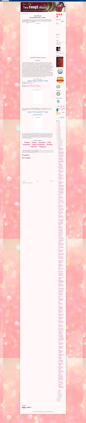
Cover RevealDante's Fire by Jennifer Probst (61, 254)
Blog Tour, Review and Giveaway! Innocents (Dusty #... (60, 258)
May (59, 391)
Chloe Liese (60, 114)
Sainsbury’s (37, 85)
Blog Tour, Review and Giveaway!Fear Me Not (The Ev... (61, 200)
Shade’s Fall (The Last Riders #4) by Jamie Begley (61, 355)
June (59, 390)
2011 (58, 401)
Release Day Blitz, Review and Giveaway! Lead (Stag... (60, 168)
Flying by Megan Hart (60, 195)
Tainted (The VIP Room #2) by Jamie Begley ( (60, 230)
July (58, 146)
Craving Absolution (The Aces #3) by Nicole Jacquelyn (61, 152)
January (59, 396)
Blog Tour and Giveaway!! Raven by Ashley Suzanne (61, 364)
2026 (58, 122)
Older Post (51, 181)
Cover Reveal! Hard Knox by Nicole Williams (61, 209)
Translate (59, 44)
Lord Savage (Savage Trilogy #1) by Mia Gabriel (60, 265)
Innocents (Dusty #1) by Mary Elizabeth (61, 288)
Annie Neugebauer (61, 109)
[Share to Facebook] (36, 150)
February (59, 395)
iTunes (46, 81)
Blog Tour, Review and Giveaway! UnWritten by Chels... (60, 318)
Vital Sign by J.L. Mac (60, 297)
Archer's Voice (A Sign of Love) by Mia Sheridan (61, 291)
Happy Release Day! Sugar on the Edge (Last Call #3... (61, 186)
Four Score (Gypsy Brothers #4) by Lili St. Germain (60, 155)
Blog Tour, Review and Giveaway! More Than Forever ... (60, 224)
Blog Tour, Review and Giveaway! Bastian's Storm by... (60, 251)
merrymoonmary (44, 411)
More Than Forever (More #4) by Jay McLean (61, 315)
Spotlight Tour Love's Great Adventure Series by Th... (61, 326)
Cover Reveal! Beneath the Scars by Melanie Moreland (61, 182)
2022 (58, 127)
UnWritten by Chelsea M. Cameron (60, 358)
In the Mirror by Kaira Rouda (60, 197)
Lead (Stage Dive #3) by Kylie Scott (61, 238)
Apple (28, 82)
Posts (58, 36)
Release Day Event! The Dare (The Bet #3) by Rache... (60, 368)
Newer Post (24, 181)
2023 (58, 126)
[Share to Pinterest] (37, 150)
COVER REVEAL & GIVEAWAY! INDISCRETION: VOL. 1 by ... (61, 281)
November (59, 141)
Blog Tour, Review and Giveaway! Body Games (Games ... (60, 262)
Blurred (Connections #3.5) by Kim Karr (60, 303)
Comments (59, 37)
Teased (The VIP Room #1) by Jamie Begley (60, 233)
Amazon (29, 81)
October (59, 142)
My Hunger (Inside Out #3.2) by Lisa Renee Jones (61, 329)
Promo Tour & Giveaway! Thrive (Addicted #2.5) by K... (61, 343)
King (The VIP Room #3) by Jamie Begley (60, 227)
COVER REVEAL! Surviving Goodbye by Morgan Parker (60, 333)
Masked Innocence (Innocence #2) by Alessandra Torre (61, 192)
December (59, 139)
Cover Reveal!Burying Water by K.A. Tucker (60, 206)
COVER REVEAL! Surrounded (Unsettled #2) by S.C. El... (61, 347)
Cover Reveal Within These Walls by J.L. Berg (61, 171)
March (59, 394)
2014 (58, 138)
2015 (58, 137)
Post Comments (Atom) (29, 182)
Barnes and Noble (38, 81)
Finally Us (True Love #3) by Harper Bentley (60, 375)
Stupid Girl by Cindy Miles (61, 203)
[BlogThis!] (34, 150)
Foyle (36, 86)
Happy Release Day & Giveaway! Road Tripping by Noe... (61, 379)
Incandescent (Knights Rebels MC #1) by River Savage (61, 149)
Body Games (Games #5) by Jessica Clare (61, 269)
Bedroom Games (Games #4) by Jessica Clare (60, 294)
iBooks (31, 85)
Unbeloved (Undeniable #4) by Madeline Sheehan (60, 351)
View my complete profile (60, 53)
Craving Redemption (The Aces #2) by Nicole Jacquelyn (61, 189)
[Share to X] (35, 150)
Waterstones (33, 86)
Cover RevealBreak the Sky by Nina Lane (60, 247)
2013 (58, 398)
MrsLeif (58, 51)
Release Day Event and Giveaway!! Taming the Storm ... (61, 387)
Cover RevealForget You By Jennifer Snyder (61, 240)
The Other (59, 108)
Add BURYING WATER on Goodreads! (38, 57)
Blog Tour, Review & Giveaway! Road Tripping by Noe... (61, 274)
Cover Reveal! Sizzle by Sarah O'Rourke (61, 278)
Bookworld (30, 83)
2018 (58, 133)
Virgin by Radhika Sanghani (60, 384)
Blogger (52, 411)
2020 (58, 130)
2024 (58, 125)
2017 (58, 134)
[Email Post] (32, 150)
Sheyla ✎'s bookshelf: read (61, 107)
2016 (58, 136)
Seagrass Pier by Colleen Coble (60, 382)
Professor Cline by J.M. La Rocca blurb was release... (60, 213)
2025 (58, 123)
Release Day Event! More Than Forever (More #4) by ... (60, 311)
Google (34, 82)
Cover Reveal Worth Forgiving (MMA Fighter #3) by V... (61, 339)
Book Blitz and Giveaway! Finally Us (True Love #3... (61, 322)
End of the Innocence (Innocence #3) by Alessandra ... (61, 175)
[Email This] (33, 150)
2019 (58, 131)
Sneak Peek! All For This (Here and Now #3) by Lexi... (61, 179)
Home (38, 181)
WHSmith (39, 86)
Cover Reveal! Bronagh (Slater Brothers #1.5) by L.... (61, 217)
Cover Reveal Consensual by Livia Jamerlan (60, 158)
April (59, 392)
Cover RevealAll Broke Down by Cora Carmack (60, 361)
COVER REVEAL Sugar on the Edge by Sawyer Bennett (61, 372)
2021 (58, 129)
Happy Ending (59, 113)
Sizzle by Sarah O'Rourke (60, 236)
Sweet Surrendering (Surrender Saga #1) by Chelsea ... (61, 220)
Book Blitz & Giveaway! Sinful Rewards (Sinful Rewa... (61, 244)
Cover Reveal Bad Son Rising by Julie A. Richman (61, 336)
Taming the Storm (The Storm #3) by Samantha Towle (60, 300)
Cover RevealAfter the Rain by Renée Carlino (61, 161)
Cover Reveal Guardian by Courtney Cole (60, 164)
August (59, 145)
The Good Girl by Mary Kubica (60, 272)
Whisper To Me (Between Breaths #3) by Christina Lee (61, 285)
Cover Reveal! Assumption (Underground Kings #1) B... (60, 307)
